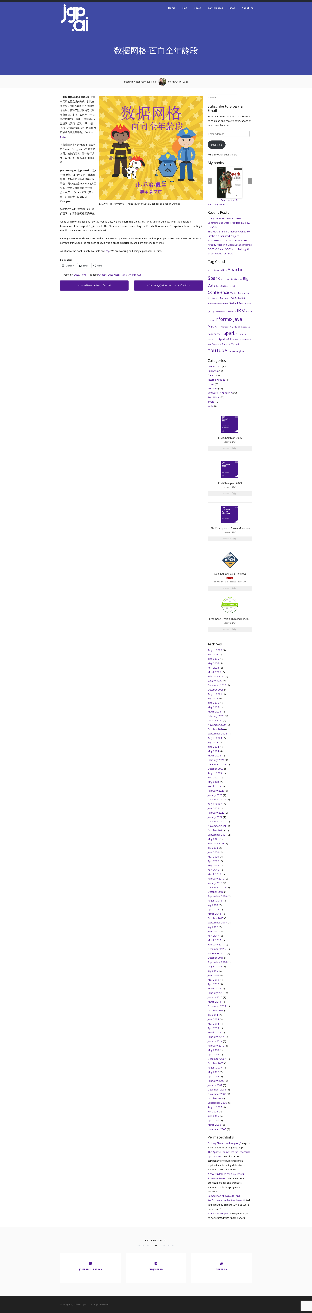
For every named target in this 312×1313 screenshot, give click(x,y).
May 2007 (213, 1072)
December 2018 (217, 887)
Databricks (243, 293)
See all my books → (218, 204)
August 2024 (215, 738)
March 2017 (214, 940)
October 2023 (216, 768)
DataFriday (236, 298)
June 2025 (213, 702)
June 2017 (213, 931)
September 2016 (217, 962)
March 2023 (214, 786)
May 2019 (213, 865)
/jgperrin (221, 1269)
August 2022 (215, 803)
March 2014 (214, 1032)
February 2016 (216, 992)
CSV (231, 293)
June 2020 (213, 852)
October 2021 (216, 830)
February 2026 (216, 676)
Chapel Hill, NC (228, 285)
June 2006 (213, 1115)
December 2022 (217, 799)
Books (197, 7)
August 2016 (215, 966)
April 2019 (213, 869)
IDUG (249, 311)
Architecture (214, 366)
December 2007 (217, 1058)
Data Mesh (114, 274)
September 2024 (217, 733)
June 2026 (213, 658)
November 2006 (217, 1094)
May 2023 (213, 781)
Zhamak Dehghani (236, 351)
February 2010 (216, 1045)
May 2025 (213, 707)
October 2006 (216, 1098)
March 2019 (214, 874)
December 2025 (217, 685)
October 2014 (216, 1010)
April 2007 (213, 1076)
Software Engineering (220, 392)
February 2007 (216, 1080)
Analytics (220, 270)
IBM (241, 310)
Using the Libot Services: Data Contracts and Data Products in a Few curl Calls (229, 223)
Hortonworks (230, 312)
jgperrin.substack (90, 1269)
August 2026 (215, 650)
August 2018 (215, 900)
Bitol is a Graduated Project (223, 235)
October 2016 (216, 957)
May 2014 (213, 1023)
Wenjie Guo (135, 274)
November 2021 (217, 825)
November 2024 (217, 724)
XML (238, 344)
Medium (214, 326)
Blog (184, 7)
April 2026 (213, 667)
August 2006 (215, 1107)
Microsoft (225, 327)
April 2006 (213, 1120)
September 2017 (217, 922)
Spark (229, 333)
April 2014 (213, 1028)
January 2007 (215, 1085)
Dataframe (225, 298)
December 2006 (217, 1089)
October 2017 (216, 918)
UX (229, 344)
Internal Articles (216, 379)
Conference (218, 292)
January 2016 (215, 997)
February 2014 (216, 1036)
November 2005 (217, 1129)
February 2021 (216, 843)
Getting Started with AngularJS (224, 1143)
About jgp (248, 7)
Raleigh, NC (245, 327)
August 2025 (215, 694)
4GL (209, 271)
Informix (223, 319)
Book (218, 286)
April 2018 (213, 909)
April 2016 (213, 984)
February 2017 (216, 944)
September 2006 (217, 1102)
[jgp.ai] (74, 31)
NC (231, 326)
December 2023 (217, 764)
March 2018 (214, 913)
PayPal (124, 274)
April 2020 (213, 861)
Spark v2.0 (213, 339)
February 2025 (216, 716)
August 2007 (215, 1067)
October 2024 (216, 729)
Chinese (102, 274)
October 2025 (216, 689)
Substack (216, 344)
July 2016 (213, 970)
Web (233, 344)
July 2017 (213, 927)
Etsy (62, 136)
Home (171, 7)
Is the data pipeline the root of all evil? (168, 285)
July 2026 (213, 654)
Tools (224, 344)
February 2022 (216, 812)
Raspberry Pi (215, 333)
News (83, 274)
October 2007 (216, 1063)
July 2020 (213, 847)
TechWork (213, 397)
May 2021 (213, 839)
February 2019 (216, 878)
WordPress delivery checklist (94, 285)
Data (76, 274)
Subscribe (216, 144)
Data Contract (214, 298)
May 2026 (213, 663)
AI (212, 271)
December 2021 (217, 821)
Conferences (215, 7)
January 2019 (215, 883)
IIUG (211, 320)
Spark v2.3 (236, 339)
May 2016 (213, 979)
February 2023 (216, 790)
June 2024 (213, 746)
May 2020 (213, 856)
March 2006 (214, 1124)
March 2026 (214, 672)
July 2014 (213, 1014)
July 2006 (213, 1111)
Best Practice (236, 279)
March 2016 (214, 988)
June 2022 (213, 808)
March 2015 (214, 1001)
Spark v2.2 (225, 339)
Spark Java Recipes (218, 1213)
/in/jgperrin (156, 1269)
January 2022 (215, 817)
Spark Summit (242, 334)
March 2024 (214, 755)
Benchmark (226, 279)
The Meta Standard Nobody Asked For (229, 231)
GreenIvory (219, 312)
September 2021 (217, 834)
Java (237, 319)
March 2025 (214, 711)
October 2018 (216, 891)
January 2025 (215, 720)
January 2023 (215, 795)
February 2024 (216, 759)
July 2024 (213, 742)
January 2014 (215, 1041)
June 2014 (213, 1019)
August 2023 (215, 773)
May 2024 (213, 751)
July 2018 (213, 905)
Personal (213, 388)
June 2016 (213, 975)
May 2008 (213, 1050)
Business (213, 370)
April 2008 (213, 1054)
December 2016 (217, 948)
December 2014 (217, 1006)
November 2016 (217, 953)
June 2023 (213, 777)
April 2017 (213, 935)
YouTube (217, 350)
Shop (232, 7)
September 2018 (217, 896)
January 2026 (215, 680)
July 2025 (213, 698)
